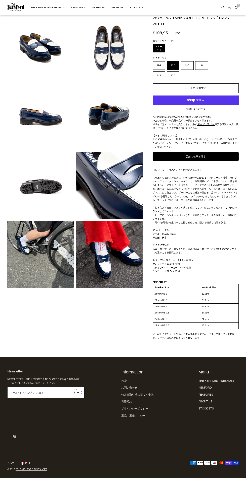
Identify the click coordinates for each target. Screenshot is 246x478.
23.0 (173, 65)
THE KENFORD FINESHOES (46, 7)
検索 (124, 380)
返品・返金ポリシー (133, 415)
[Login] (229, 7)
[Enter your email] (78, 392)
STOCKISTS (136, 7)
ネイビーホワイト (159, 48)
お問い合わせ (129, 387)
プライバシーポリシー (134, 408)
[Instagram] (14, 436)
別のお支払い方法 (195, 109)
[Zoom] (68, 19)
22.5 (159, 65)
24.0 (201, 65)
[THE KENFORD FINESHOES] (15, 10)
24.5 (159, 75)
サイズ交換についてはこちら (182, 128)
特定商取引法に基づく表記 (137, 394)
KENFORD (77, 7)
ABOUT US (117, 7)
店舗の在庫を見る (196, 156)
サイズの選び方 (206, 124)
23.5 (187, 65)
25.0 (173, 75)
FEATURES (98, 7)
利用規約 (126, 401)
